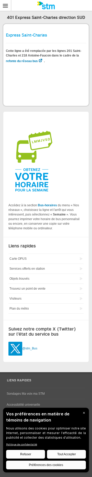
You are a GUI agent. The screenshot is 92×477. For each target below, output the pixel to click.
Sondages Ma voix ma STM (26, 393)
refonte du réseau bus (22, 61)
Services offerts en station (27, 268)
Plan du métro (19, 308)
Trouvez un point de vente (27, 288)
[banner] (46, 5)
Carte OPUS (18, 258)
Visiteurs (15, 298)
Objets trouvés (19, 278)
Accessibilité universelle (23, 404)
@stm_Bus (29, 348)
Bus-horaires (47, 205)
